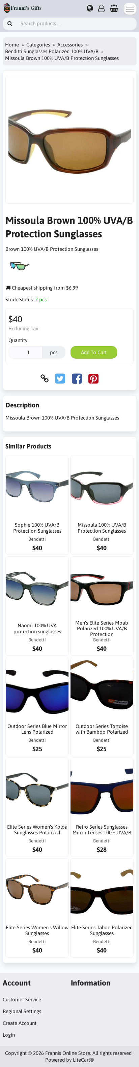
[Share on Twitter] (60, 378)
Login (9, 1035)
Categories (38, 44)
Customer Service (22, 999)
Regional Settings (22, 1011)
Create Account (19, 1023)
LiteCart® (83, 1060)
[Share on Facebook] (77, 378)
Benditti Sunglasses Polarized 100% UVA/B (52, 51)
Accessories (70, 44)
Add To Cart (94, 352)
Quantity (17, 340)
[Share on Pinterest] (93, 378)
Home (12, 44)
